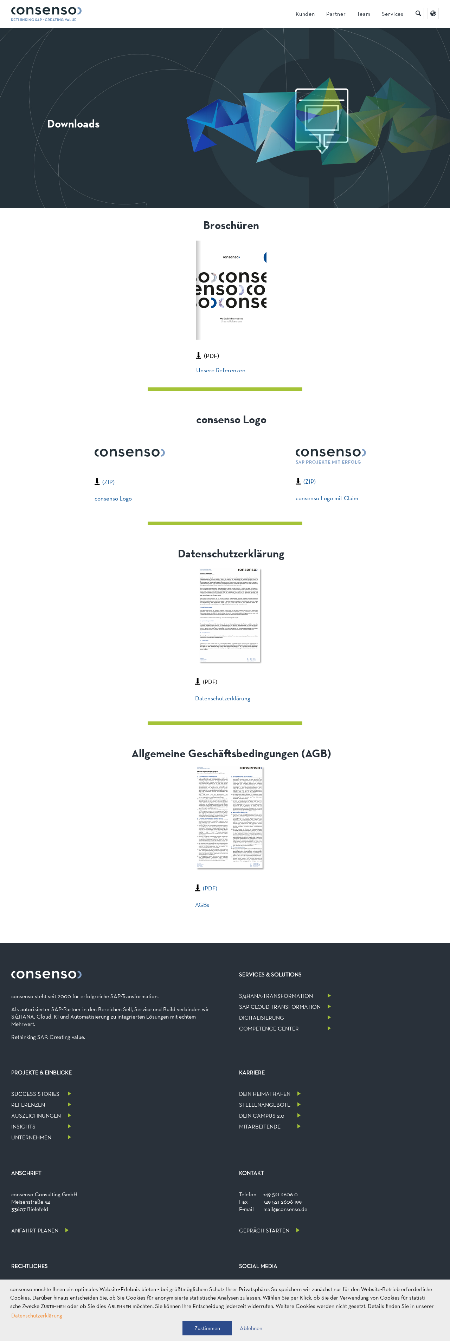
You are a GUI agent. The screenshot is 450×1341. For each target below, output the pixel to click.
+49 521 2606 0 (280, 1194)
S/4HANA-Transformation (276, 996)
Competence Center (269, 1028)
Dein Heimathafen (264, 1094)
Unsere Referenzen (220, 370)
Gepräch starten (264, 1230)
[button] (207, 1328)
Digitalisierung (261, 1017)
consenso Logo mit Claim (327, 498)
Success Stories (35, 1094)
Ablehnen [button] (251, 1328)
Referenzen (28, 1104)
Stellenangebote (264, 1104)
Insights (23, 1126)
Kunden (305, 14)
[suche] (418, 13)
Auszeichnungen (36, 1115)
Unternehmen (31, 1137)
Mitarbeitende (260, 1126)
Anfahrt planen (34, 1230)
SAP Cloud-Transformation (280, 1006)
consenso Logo (113, 498)
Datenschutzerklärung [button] (36, 1315)
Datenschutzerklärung (222, 698)
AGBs (202, 905)
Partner (336, 14)
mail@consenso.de (285, 1209)
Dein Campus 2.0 (261, 1115)
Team (363, 14)
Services (393, 14)
